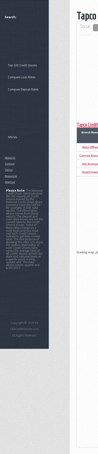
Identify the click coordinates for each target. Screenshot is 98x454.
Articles (12, 137)
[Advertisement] (27, 41)
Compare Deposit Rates (23, 89)
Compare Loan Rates (21, 77)
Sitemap (10, 182)
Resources (11, 176)
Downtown (90, 172)
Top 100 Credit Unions (22, 65)
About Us (10, 157)
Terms (8, 170)
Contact (10, 163)
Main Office (90, 147)
